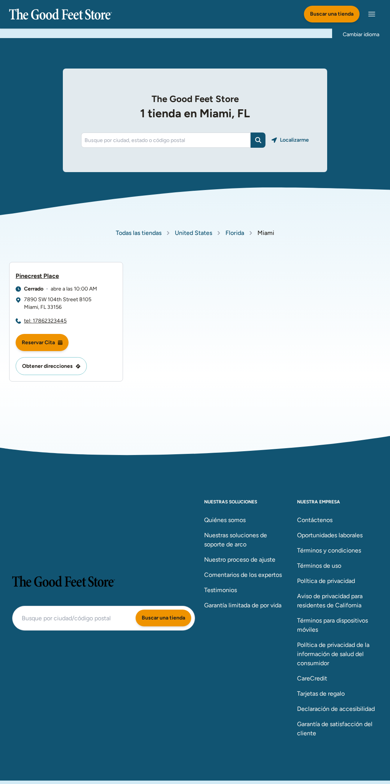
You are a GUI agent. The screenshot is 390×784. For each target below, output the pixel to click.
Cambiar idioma (361, 34)
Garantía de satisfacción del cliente (334, 728)
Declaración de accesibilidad (336, 708)
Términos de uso (319, 565)
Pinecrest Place (37, 275)
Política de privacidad (326, 580)
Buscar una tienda (331, 14)
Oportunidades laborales (330, 535)
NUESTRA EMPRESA (318, 502)
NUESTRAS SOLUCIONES (230, 502)
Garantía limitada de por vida (242, 605)
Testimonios (220, 590)
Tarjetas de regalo (321, 693)
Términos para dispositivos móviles (332, 625)
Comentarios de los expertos (243, 574)
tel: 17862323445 (45, 321)
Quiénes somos (225, 520)
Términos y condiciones (329, 550)
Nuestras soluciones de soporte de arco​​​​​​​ (235, 540)
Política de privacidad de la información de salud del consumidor (333, 654)
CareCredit (312, 678)
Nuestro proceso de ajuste (239, 559)
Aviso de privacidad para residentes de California (330, 600)
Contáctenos (314, 520)
